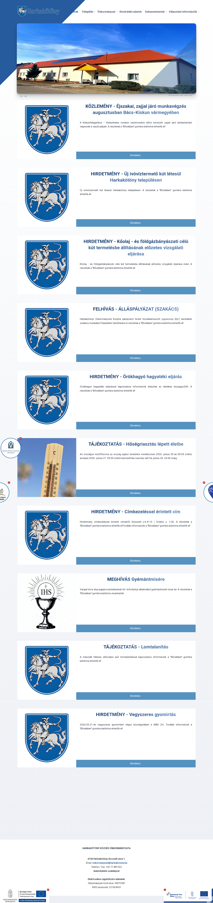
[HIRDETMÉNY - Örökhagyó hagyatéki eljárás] (46, 400)
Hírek (75, 11)
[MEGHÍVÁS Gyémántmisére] (46, 602)
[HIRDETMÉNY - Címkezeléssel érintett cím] (46, 535)
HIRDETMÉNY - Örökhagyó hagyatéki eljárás (136, 376)
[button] (170, 95)
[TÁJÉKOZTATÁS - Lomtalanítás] (46, 670)
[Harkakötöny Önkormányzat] (38, 12)
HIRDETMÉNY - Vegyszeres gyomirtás (136, 714)
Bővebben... (136, 155)
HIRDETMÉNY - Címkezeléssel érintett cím (135, 511)
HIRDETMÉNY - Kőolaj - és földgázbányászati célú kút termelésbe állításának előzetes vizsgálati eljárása (136, 248)
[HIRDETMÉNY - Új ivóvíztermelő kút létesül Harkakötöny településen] (46, 197)
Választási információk (183, 11)
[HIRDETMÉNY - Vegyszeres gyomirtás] (46, 737)
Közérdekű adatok (131, 11)
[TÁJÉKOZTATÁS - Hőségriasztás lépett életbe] (46, 467)
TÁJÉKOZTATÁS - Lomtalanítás (135, 647)
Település (87, 11)
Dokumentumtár (155, 11)
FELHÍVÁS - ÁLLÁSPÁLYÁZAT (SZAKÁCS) (136, 309)
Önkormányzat (106, 11)
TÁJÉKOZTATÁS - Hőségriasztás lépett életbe (135, 444)
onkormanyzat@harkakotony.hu (109, 863)
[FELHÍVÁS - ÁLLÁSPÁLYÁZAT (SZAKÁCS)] (46, 332)
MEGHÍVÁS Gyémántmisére (136, 579)
